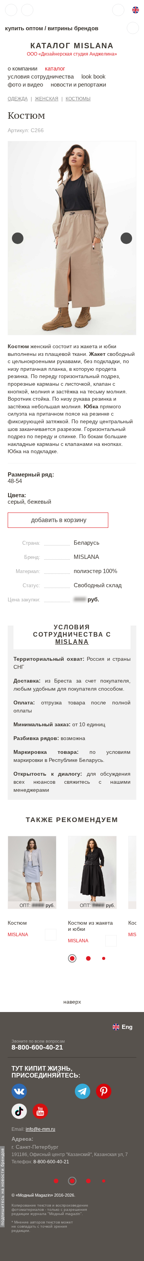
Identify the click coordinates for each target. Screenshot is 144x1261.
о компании (22, 68)
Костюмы (78, 99)
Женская (46, 99)
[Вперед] (126, 238)
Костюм (17, 923)
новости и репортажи (78, 84)
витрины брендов (73, 28)
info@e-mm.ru (40, 1129)
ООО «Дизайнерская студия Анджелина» (72, 54)
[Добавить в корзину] (50, 934)
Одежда (18, 99)
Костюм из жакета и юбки (90, 926)
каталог (55, 68)
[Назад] (17, 238)
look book (93, 76)
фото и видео (25, 84)
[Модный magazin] (60, 10)
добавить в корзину (58, 520)
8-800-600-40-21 (37, 1047)
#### (80, 599)
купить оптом (24, 28)
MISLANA (18, 934)
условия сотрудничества (41, 76)
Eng (127, 1027)
